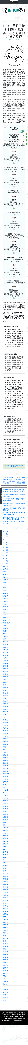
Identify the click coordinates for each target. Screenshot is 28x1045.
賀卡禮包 (5, 908)
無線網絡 (5, 819)
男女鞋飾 (5, 849)
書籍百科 (5, 771)
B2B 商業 (5, 566)
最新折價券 (6, 774)
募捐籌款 (5, 631)
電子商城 (5, 946)
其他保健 (5, 604)
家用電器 (5, 685)
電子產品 (5, 954)
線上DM (5, 868)
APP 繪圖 (5, 552)
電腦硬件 (5, 962)
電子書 (5, 949)
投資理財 (5, 733)
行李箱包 (5, 892)
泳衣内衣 (5, 800)
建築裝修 (5, 709)
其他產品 (5, 620)
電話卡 (5, 973)
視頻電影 (5, 900)
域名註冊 (5, 647)
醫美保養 (5, 930)
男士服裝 (5, 846)
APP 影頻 (5, 542)
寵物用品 (5, 690)
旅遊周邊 (5, 760)
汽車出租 (5, 790)
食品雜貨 (5, 981)
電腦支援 (5, 960)
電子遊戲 (5, 957)
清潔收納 (5, 811)
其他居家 (5, 609)
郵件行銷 (5, 919)
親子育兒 (5, 903)
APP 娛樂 (5, 536)
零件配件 (5, 941)
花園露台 (5, 884)
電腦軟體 (5, 968)
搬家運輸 (5, 744)
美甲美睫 (5, 873)
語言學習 (5, 906)
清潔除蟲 (5, 814)
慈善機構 (5, 714)
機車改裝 (5, 784)
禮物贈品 (5, 852)
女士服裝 (5, 655)
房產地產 (5, 728)
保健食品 (5, 579)
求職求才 (5, 787)
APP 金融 (5, 561)
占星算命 (5, 639)
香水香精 (5, 992)
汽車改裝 (5, 792)
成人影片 (5, 720)
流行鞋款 (5, 809)
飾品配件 (5, 984)
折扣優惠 (5, 736)
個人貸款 (5, 590)
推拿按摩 (5, 741)
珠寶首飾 (5, 833)
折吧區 (4, 1013)
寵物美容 (5, 693)
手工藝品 (5, 730)
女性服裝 (5, 658)
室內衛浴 (5, 674)
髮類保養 (5, 997)
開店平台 (5, 933)
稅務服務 (5, 857)
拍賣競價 (5, 738)
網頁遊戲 (5, 865)
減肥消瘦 (5, 817)
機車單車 (5, 782)
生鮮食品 (5, 844)
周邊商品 (5, 641)
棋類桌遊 (5, 776)
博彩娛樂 (5, 636)
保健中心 (5, 577)
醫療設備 (5, 927)
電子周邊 (5, 943)
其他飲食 (5, 628)
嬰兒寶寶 (5, 668)
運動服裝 (5, 916)
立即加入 (14, 265)
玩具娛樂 (5, 830)
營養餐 (5, 825)
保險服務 (5, 582)
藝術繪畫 (5, 887)
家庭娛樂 (5, 682)
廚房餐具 (17, 465)
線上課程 (5, 871)
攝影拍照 (5, 747)
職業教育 (5, 879)
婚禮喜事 (5, 663)
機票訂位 (5, 779)
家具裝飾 (13, 465)
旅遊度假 (5, 763)
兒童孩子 (5, 596)
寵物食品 (5, 695)
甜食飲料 (5, 836)
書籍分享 (5, 768)
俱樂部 (5, 588)
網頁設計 (5, 862)
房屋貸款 (5, 725)
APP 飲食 (5, 563)
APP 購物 (5, 555)
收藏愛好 (5, 752)
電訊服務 (5, 970)
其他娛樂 (5, 606)
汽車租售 (5, 795)
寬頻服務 (5, 687)
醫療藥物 (5, 924)
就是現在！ (23, 139)
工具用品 (5, 703)
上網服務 (5, 569)
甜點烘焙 (5, 838)
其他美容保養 (6, 623)
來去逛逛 (14, 151)
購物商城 (5, 911)
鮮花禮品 (5, 1000)
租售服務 (5, 854)
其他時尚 (5, 614)
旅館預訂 (5, 765)
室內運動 (5, 676)
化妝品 (5, 633)
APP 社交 (5, 550)
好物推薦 (5, 660)
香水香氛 (5, 989)
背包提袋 (14, 466)
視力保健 (5, 898)
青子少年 (5, 976)
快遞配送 (5, 712)
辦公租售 (5, 914)
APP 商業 (5, 534)
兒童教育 (5, 598)
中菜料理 (5, 571)
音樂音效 (5, 978)
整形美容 (5, 755)
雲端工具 (5, 938)
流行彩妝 (5, 806)
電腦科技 (5, 965)
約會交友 (5, 860)
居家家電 (5, 701)
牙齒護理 (5, 827)
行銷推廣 (5, 895)
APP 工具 (5, 539)
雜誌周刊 (5, 935)
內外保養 (5, 601)
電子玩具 (5, 951)
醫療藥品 (5, 922)
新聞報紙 (5, 757)
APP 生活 (5, 547)
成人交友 (5, 717)
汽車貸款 (5, 798)
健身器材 (5, 593)
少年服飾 (5, 698)
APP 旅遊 (5, 544)
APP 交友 (5, 531)
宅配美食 (5, 671)
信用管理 (5, 585)
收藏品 (5, 749)
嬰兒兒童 (5, 666)
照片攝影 (5, 822)
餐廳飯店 (5, 986)
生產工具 (5, 841)
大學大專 (5, 652)
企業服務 (5, 574)
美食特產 (5, 876)
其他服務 (5, 617)
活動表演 (5, 803)
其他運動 (5, 625)
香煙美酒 (5, 995)
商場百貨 (8, 465)
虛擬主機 (5, 889)
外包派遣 (5, 650)
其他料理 (5, 612)
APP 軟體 (5, 558)
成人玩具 (5, 722)
